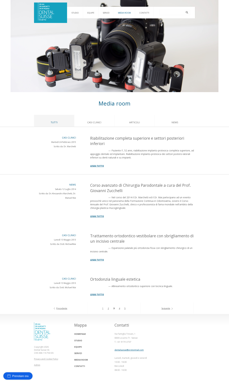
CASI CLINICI (94, 122)
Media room (124, 12)
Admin (37, 365)
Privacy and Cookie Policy (46, 359)
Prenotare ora (20, 376)
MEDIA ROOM (81, 359)
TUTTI (54, 122)
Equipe (90, 12)
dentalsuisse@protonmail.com (129, 350)
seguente (165, 308)
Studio (75, 12)
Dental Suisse (50, 13)
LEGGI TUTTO (97, 165)
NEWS (174, 122)
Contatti (144, 12)
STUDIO (78, 340)
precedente (61, 308)
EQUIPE (78, 346)
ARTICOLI (134, 122)
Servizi (106, 12)
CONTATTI (79, 366)
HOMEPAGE (80, 334)
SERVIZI (78, 353)
